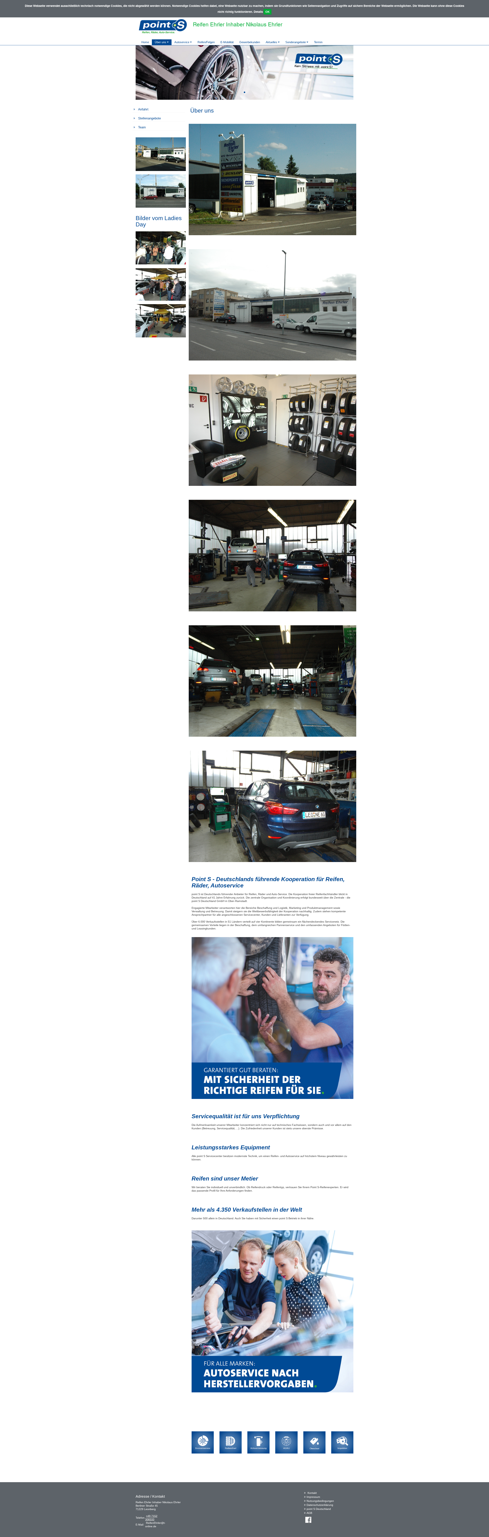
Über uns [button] (161, 42)
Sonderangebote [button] (296, 42)
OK (267, 11)
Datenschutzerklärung (320, 1504)
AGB (309, 1512)
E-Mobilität (227, 42)
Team (142, 127)
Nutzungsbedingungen (320, 1500)
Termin (318, 42)
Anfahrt (143, 109)
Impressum (313, 1496)
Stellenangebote (149, 118)
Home (145, 42)
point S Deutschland (319, 1508)
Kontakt (312, 1492)
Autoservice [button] (182, 42)
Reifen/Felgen (206, 42)
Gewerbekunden (249, 42)
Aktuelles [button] (272, 42)
